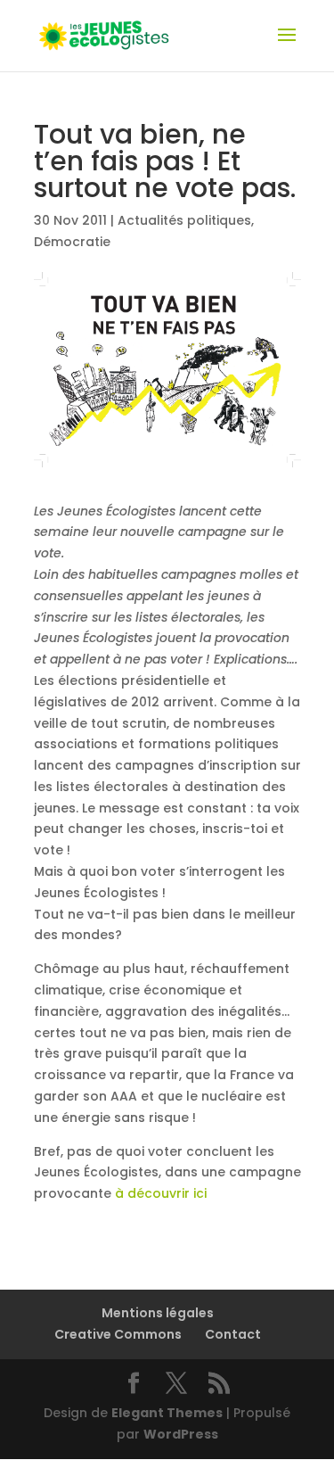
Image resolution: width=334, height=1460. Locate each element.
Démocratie (72, 242)
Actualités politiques (184, 220)
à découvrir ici (161, 1193)
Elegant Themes (167, 1413)
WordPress (180, 1434)
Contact (233, 1334)
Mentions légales (158, 1313)
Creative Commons (118, 1334)
